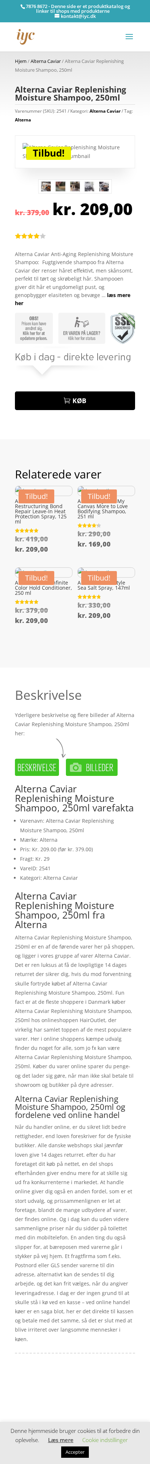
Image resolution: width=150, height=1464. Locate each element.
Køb (79, 400)
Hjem (21, 61)
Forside (24, 1390)
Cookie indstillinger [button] (105, 1440)
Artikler (42, 1390)
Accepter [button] (75, 1452)
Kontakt (24, 1412)
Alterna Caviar (46, 61)
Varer (21, 1402)
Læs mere (61, 1440)
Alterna (23, 120)
